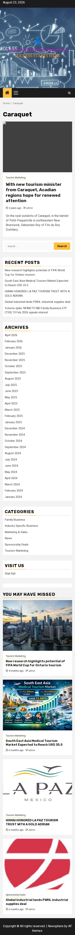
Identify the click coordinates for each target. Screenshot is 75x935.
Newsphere (55, 926)
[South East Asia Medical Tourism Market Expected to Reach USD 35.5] (37, 705)
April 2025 (11, 403)
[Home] (7, 93)
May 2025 (11, 397)
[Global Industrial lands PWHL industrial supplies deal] (37, 864)
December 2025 (15, 353)
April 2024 (11, 478)
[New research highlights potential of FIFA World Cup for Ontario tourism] (37, 625)
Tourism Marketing (16, 177)
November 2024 (15, 434)
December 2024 (15, 428)
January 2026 (13, 347)
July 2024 (11, 459)
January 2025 (13, 422)
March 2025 (12, 410)
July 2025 (11, 385)
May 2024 (11, 472)
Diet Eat (10, 573)
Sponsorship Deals (16, 544)
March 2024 (12, 484)
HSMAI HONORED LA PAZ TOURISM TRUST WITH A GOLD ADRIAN (32, 822)
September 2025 (15, 372)
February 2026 (14, 341)
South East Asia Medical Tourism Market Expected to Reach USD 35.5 (34, 743)
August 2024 (13, 453)
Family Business (15, 519)
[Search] (69, 93)
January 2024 (13, 497)
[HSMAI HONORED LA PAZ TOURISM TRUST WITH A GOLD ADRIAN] (37, 784)
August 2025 (13, 378)
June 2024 (11, 465)
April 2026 (11, 335)
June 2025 (11, 391)
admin (29, 208)
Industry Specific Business (21, 526)
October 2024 (13, 441)
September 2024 (15, 447)
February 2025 (14, 416)
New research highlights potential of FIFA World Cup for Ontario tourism (35, 663)
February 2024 (14, 490)
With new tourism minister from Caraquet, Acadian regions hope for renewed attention (34, 192)
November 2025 (15, 360)
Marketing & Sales (16, 532)
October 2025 (13, 366)
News (8, 538)
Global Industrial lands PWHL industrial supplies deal (37, 302)
